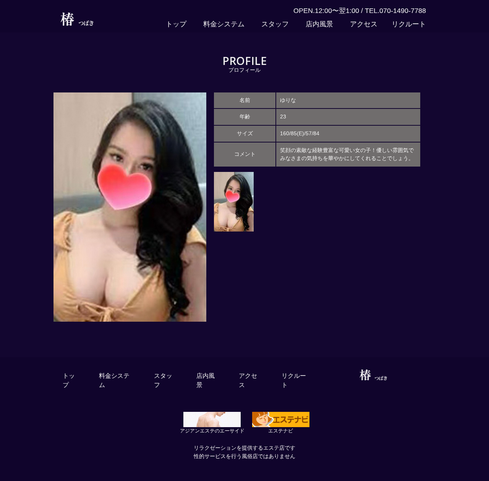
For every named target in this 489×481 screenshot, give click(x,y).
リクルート (409, 24)
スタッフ (275, 24)
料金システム (223, 24)
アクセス (363, 24)
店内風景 (319, 24)
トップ (176, 24)
